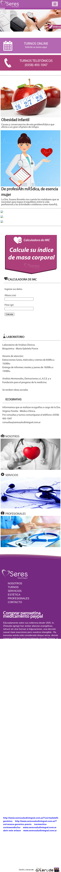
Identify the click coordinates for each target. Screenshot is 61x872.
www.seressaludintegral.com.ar (39, 827)
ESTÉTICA (14, 594)
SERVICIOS (15, 591)
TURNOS (13, 587)
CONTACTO (15, 602)
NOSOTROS (15, 583)
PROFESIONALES (18, 598)
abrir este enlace (12, 830)
